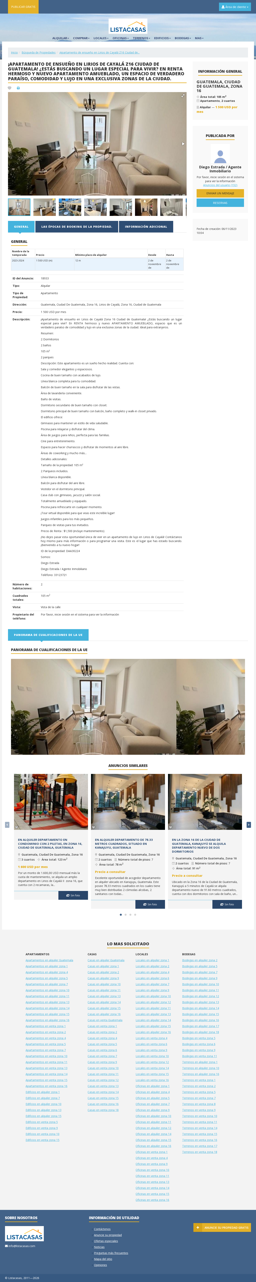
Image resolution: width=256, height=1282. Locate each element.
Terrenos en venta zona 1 (199, 1080)
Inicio (14, 52)
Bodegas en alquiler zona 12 (200, 996)
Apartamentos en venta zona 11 (46, 1062)
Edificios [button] (161, 38)
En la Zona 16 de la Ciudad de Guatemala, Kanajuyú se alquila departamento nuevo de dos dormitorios (199, 845)
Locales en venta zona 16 (152, 1080)
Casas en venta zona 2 (102, 1032)
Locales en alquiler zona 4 (152, 972)
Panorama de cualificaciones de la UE (48, 635)
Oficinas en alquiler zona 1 (153, 1086)
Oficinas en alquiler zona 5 (153, 1098)
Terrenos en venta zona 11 (199, 1122)
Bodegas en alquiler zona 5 (199, 966)
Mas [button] (198, 38)
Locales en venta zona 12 (152, 1062)
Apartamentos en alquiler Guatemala (49, 960)
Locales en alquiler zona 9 (152, 990)
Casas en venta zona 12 (103, 1080)
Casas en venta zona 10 (103, 1068)
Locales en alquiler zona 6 (152, 978)
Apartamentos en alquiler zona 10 (47, 990)
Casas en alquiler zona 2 (103, 972)
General (21, 226)
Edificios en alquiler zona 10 (43, 1104)
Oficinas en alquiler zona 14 (153, 1134)
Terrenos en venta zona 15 (199, 1134)
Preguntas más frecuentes (111, 1253)
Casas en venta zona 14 (103, 1092)
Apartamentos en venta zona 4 (46, 1038)
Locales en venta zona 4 (151, 1038)
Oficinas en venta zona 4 (152, 1158)
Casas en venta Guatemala (105, 1020)
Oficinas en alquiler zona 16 (153, 1146)
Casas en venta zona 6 (102, 1050)
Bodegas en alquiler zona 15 (200, 1014)
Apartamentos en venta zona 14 (46, 1074)
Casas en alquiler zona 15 (104, 1008)
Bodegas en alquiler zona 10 (200, 984)
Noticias (99, 1247)
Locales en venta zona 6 (151, 1044)
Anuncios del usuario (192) (220, 185)
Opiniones (100, 1265)
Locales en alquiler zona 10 (153, 996)
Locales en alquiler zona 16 (153, 1032)
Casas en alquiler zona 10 (104, 984)
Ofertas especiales (106, 1241)
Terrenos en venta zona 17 (199, 1146)
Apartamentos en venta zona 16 (46, 1086)
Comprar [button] (80, 38)
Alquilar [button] (59, 38)
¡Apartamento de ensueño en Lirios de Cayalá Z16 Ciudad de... (99, 52)
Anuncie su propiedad (108, 1235)
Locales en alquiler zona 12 (153, 1002)
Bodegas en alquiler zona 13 (200, 1002)
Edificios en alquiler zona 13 (43, 1110)
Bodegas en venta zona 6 (198, 1044)
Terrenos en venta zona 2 (199, 1086)
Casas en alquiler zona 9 (103, 978)
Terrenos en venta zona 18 (199, 1152)
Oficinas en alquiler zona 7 (153, 1104)
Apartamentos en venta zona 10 (46, 1056)
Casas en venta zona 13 (103, 1086)
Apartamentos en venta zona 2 (46, 1032)
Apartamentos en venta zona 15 (46, 1080)
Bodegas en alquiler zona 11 (200, 990)
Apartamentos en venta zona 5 (46, 1044)
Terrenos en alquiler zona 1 (200, 1062)
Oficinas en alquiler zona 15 (153, 1140)
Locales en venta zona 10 (152, 1056)
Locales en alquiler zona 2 (152, 966)
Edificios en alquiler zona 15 (43, 1116)
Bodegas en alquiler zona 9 (199, 978)
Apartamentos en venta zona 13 (46, 1068)
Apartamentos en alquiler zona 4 (47, 972)
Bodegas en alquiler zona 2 (199, 960)
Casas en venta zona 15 (103, 1098)
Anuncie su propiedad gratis (226, 1227)
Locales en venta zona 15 (152, 1074)
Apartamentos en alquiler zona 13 (47, 1002)
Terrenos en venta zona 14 (199, 1128)
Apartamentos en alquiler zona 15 (47, 1014)
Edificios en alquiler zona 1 (43, 1092)
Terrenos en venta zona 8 (199, 1104)
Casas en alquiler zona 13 (104, 996)
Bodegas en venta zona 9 (198, 1050)
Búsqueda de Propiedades (39, 52)
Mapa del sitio (103, 1259)
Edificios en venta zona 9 (42, 1128)
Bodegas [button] (182, 38)
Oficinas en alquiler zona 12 (153, 1128)
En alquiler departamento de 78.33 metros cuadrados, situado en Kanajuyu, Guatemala (124, 843)
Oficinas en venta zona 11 (152, 1176)
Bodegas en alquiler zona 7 (199, 972)
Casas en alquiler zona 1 (103, 966)
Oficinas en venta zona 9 (152, 1164)
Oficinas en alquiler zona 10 (153, 1116)
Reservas (220, 203)
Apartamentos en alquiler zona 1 (47, 966)
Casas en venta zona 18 (103, 1110)
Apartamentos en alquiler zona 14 (47, 1008)
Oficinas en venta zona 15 (152, 1194)
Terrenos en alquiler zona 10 (200, 1068)
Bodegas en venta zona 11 (199, 1056)
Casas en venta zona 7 (102, 1056)
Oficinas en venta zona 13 (152, 1182)
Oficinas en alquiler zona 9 (153, 1110)
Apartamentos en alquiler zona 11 (47, 996)
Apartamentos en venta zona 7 (46, 1050)
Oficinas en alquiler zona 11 (153, 1122)
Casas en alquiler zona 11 (104, 990)
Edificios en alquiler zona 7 (43, 1098)
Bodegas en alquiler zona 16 (200, 1020)
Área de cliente (236, 7)
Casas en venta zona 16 (103, 1104)
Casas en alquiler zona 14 (104, 1002)
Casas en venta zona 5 (102, 1044)
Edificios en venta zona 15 (42, 1140)
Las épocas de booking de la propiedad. (76, 226)
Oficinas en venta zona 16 (152, 1200)
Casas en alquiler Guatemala (106, 960)
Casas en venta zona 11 (103, 1074)
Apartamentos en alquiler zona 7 (47, 984)
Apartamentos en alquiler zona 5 (47, 978)
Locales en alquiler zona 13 (153, 1014)
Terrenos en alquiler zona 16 (200, 1074)
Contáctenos (102, 1229)
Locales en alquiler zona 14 (153, 1020)
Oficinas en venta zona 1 (152, 1152)
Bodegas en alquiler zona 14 (200, 1008)
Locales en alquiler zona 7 (152, 984)
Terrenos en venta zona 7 (199, 1098)
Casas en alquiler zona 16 (104, 1014)
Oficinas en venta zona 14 (152, 1188)
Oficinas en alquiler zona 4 (153, 1092)
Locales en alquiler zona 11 (153, 1008)
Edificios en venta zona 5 (42, 1122)
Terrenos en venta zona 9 (199, 1110)
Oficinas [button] (120, 38)
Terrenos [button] (140, 38)
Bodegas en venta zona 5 (198, 1038)
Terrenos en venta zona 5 (199, 1092)
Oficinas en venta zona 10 (152, 1170)
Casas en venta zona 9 (102, 1062)
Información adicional (146, 226)
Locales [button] (100, 38)
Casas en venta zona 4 (102, 1038)
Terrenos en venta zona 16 (199, 1140)
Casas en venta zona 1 (102, 1026)
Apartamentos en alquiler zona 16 (47, 1020)
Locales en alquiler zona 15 (153, 1026)
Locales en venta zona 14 (152, 1068)
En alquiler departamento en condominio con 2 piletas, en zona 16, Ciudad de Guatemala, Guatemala (50, 843)
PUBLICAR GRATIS (23, 7)
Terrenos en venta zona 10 (199, 1116)
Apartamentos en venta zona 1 (46, 1026)
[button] (183, 95)
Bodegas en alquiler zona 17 (200, 1026)
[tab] (21, 226)
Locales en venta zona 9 (151, 1050)
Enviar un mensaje (220, 193)
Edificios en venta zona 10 (42, 1134)
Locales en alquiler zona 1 (152, 960)
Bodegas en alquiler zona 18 (200, 1032)
